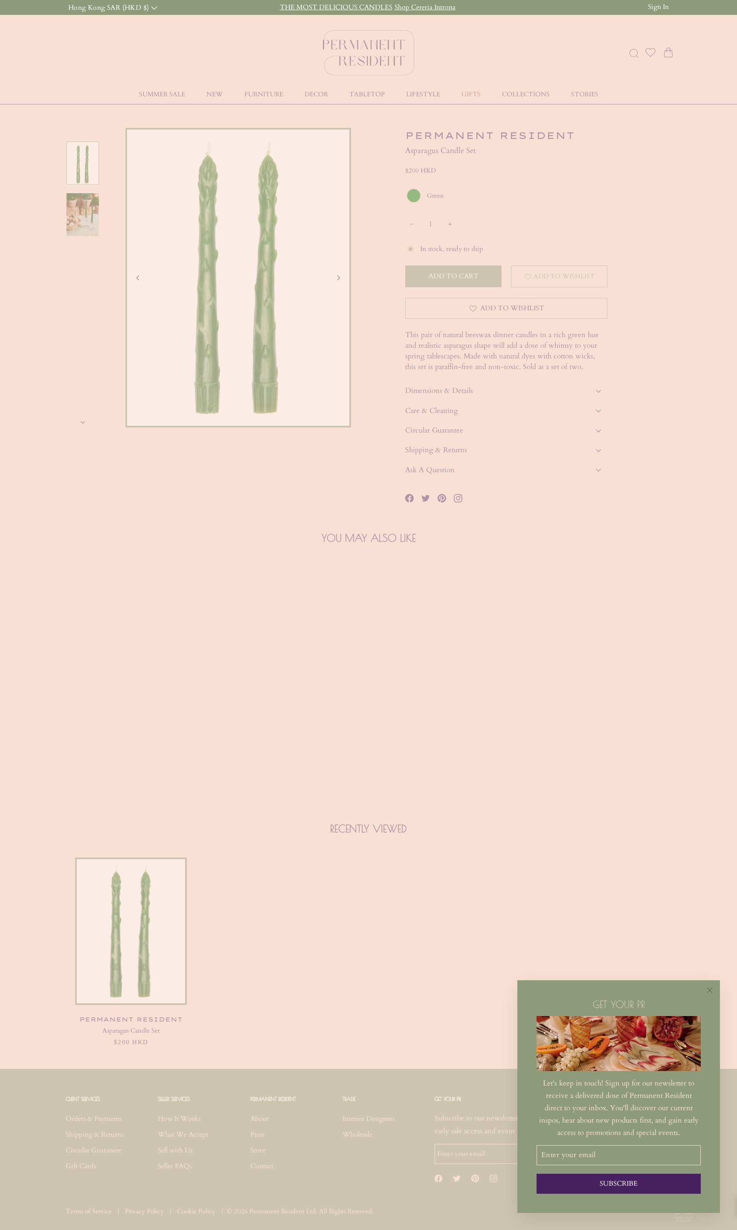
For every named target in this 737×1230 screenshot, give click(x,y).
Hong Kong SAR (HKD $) (109, 7)
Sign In (658, 7)
